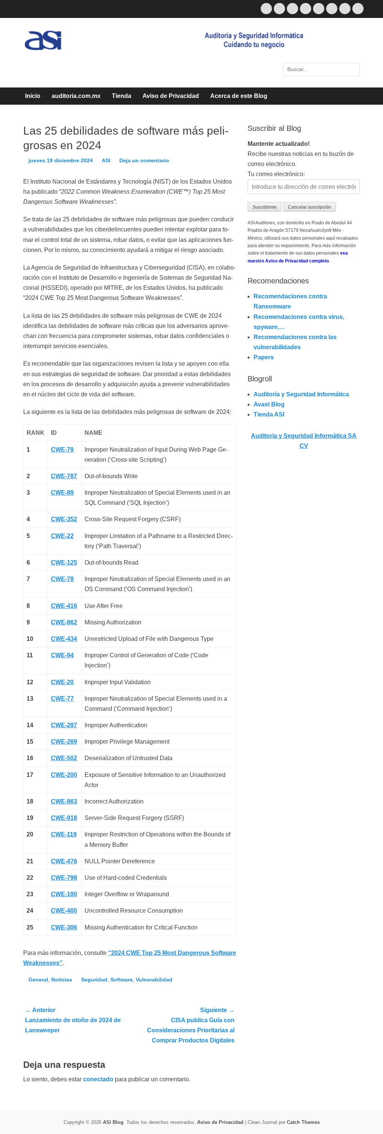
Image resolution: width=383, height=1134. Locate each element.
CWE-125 (64, 562)
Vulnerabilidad (154, 980)
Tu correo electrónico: (276, 174)
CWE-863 (64, 801)
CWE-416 (64, 606)
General (38, 980)
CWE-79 (62, 449)
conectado (98, 1079)
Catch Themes (303, 1122)
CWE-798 (64, 878)
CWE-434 (64, 639)
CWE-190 (64, 894)
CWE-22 (62, 536)
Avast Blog (269, 404)
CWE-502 (64, 758)
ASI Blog (113, 1122)
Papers (264, 357)
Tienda (121, 96)
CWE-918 (64, 818)
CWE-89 (62, 492)
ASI (106, 160)
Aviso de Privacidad (171, 96)
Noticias (61, 980)
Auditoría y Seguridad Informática (301, 394)
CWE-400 (64, 910)
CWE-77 (62, 698)
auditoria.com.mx (76, 96)
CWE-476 (64, 861)
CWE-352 (64, 519)
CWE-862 (64, 622)
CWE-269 (64, 741)
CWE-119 (64, 834)
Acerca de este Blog (238, 96)
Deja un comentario (144, 160)
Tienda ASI (269, 414)
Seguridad (94, 980)
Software (121, 980)
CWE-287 (64, 725)
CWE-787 (64, 476)
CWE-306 (64, 927)
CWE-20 (62, 682)
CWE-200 (64, 775)
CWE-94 (62, 655)
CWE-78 (62, 579)
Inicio (32, 96)
